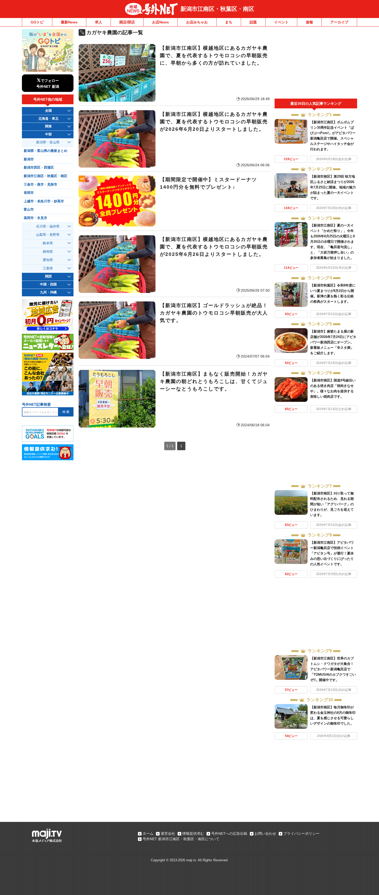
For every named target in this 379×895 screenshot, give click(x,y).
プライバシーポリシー (301, 833)
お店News (160, 22)
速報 (309, 22)
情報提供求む (193, 833)
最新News (69, 22)
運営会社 (168, 833)
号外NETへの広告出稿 (229, 833)
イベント (281, 22)
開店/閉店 (127, 22)
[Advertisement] (316, 64)
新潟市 (29, 159)
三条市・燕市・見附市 (40, 184)
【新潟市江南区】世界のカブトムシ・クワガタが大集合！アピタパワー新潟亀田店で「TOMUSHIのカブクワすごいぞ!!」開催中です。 (333, 669)
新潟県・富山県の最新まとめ (45, 151)
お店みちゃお (197, 22)
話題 (253, 22)
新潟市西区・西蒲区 (39, 167)
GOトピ (37, 22)
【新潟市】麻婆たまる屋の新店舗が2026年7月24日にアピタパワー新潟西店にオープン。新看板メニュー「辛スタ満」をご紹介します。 (333, 342)
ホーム (148, 833)
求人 (98, 22)
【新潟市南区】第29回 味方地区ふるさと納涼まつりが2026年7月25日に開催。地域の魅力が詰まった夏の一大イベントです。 (333, 187)
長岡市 (29, 193)
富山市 (29, 209)
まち (228, 22)
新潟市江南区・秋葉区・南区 (217, 9)
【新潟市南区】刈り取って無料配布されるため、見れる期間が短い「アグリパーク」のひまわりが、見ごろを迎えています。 (332, 504)
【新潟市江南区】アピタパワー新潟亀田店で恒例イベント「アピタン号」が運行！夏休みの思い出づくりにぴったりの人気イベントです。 (332, 553)
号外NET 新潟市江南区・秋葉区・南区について (181, 839)
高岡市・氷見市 (35, 218)
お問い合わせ (265, 833)
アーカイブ (339, 22)
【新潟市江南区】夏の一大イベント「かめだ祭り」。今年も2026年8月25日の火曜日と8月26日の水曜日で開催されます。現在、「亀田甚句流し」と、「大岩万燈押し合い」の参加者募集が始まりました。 (332, 241)
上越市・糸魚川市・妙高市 (44, 201)
